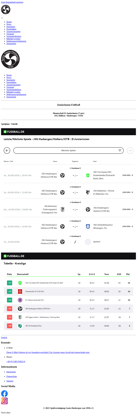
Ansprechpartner (13, 31)
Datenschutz (11, 376)
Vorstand (10, 34)
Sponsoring (11, 43)
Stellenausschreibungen (16, 41)
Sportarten (10, 27)
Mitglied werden (13, 39)
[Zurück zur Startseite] (5, 15)
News (8, 24)
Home (9, 22)
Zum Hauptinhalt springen (12, 2)
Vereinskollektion (13, 36)
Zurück (4, 337)
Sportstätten (11, 29)
